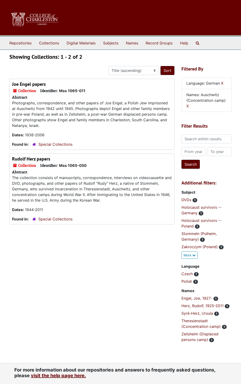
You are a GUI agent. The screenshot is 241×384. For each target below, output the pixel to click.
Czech (187, 273)
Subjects (110, 43)
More (188, 255)
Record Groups (159, 43)
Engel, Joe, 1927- (197, 298)
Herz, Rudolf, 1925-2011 (203, 305)
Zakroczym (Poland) (200, 246)
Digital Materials (81, 43)
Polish (187, 281)
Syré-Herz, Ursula (197, 313)
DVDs (187, 199)
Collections (49, 43)
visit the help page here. (58, 375)
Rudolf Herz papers (31, 159)
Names (132, 43)
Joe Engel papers (29, 84)
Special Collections (55, 144)
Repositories (20, 43)
